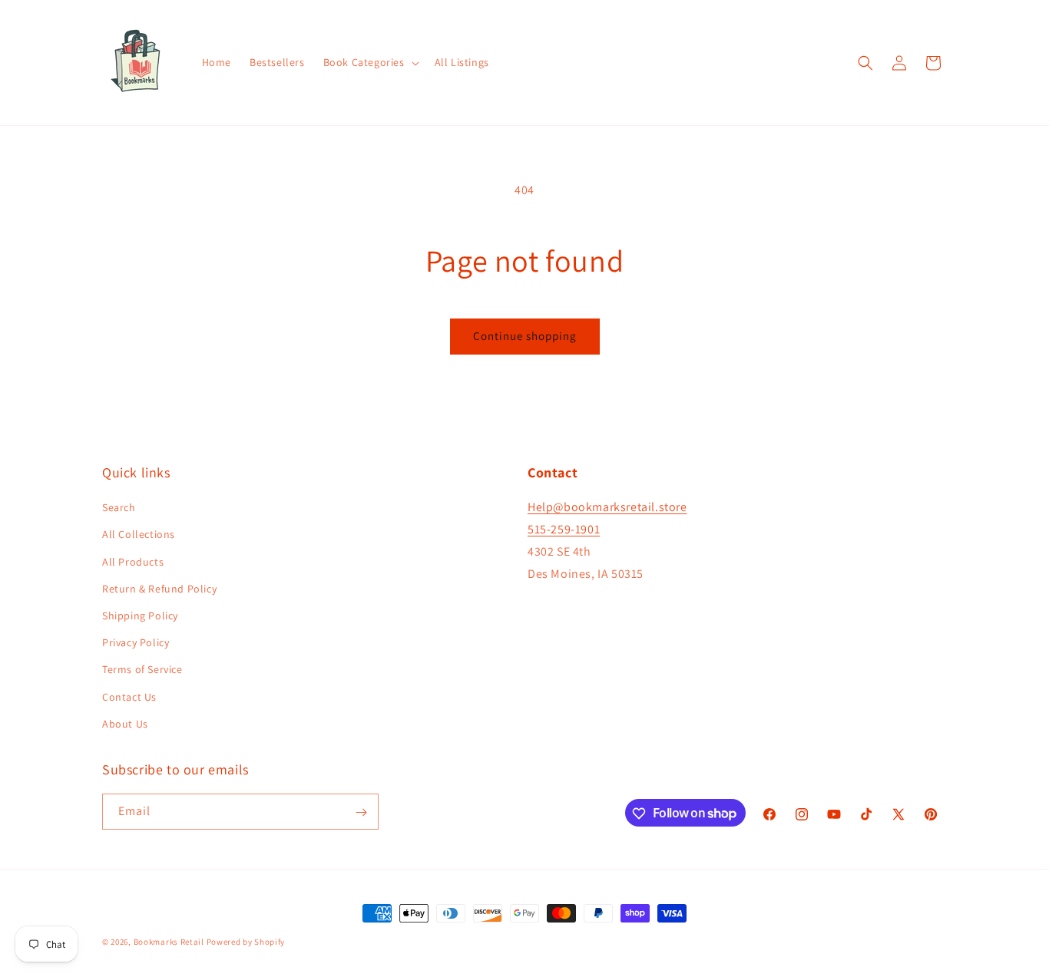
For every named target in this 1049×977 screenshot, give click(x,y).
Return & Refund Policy (159, 589)
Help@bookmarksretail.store (607, 508)
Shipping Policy (140, 615)
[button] (369, 62)
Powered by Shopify (246, 941)
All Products (133, 562)
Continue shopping (525, 335)
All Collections (138, 535)
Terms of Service (142, 670)
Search (119, 508)
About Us (125, 724)
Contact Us (129, 697)
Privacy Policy (135, 642)
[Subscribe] (361, 812)
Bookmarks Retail (169, 941)
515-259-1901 (564, 529)
